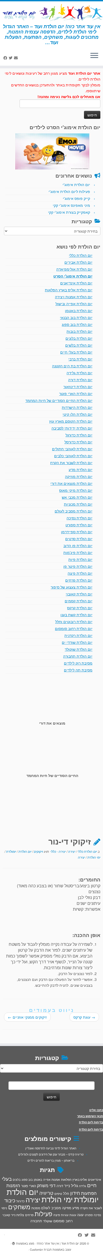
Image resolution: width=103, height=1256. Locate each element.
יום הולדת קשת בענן (76, 614)
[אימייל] (16, 57)
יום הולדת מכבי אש (77, 497)
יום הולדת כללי (80, 255)
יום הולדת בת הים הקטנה (72, 365)
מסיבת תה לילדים (78, 670)
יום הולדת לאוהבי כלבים (73, 455)
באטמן (38, 1179)
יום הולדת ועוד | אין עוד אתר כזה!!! (58, 1243)
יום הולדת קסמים (78, 600)
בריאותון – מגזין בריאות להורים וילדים (50, 1160)
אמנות (56, 1179)
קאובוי (6, 1215)
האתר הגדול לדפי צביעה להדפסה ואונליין (50, 1148)
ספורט (89, 1215)
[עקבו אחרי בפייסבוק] (6, 57)
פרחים (29, 1214)
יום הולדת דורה (80, 379)
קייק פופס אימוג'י (76, 198)
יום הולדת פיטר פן (77, 566)
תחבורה (36, 1220)
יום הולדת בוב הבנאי (76, 317)
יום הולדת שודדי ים (77, 642)
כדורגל (20, 1201)
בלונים (17, 1179)
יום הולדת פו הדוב (77, 545)
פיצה (56, 1214)
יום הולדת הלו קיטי (77, 414)
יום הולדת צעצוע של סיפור (71, 587)
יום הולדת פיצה (80, 573)
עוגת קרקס (84, 1017)
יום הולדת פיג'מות (77, 552)
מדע (75, 1207)
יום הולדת (24, 851)
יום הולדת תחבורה (77, 656)
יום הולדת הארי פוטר (75, 393)
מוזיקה (66, 1207)
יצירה (71, 851)
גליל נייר (71, 1185)
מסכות (35, 1207)
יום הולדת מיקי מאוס (75, 490)
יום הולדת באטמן (78, 310)
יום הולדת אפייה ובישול (73, 303)
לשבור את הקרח (91, 1208)
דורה (60, 1185)
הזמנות (13, 1185)
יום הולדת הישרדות (77, 407)
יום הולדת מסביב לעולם (73, 511)
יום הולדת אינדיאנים (76, 282)
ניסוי (4, 1208)
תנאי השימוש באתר (90, 1116)
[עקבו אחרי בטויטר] (11, 57)
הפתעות (89, 1193)
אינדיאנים (94, 1179)
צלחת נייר (17, 1214)
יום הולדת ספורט (78, 524)
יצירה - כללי (58, 851)
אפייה (46, 1179)
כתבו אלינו (96, 1110)
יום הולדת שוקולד (78, 649)
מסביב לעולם (51, 1207)
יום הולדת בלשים (78, 345)
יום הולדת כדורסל (78, 441)
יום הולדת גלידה (79, 372)
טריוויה (46, 1192)
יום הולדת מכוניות (78, 504)
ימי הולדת (93, 857)
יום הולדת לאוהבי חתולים (72, 448)
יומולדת (10, 851)
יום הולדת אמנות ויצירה (73, 296)
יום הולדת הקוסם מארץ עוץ (70, 421)
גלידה (82, 1186)
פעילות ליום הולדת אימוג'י (69, 191)
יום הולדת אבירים (78, 262)
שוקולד (47, 1221)
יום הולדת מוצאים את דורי (71, 483)
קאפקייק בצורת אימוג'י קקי (69, 212)
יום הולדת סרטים (78, 538)
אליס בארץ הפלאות (74, 1179)
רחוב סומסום (63, 1220)
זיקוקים (38, 851)
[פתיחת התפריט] (94, 56)
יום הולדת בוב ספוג (77, 324)
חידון (75, 1192)
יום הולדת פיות (80, 559)
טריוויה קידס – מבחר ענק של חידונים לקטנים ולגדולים (50, 1154)
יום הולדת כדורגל (78, 435)
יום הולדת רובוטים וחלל (73, 621)
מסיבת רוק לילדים (78, 663)
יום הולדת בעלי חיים (76, 352)
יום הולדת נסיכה (79, 517)
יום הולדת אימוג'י (76, 184)
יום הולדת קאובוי (79, 594)
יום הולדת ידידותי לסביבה (72, 428)
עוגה (80, 1214)
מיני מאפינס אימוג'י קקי (71, 205)
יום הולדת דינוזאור (77, 386)
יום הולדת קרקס (79, 607)
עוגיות (64, 1215)
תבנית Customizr (41, 1249)
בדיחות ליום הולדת (91, 1122)
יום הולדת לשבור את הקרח (71, 462)
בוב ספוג (27, 1179)
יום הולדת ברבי (80, 359)
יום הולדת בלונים (78, 338)
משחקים (19, 1206)
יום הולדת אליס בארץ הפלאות (68, 289)
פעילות (43, 1213)
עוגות (72, 1215)
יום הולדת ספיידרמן (76, 531)
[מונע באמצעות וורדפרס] (13, 1242)
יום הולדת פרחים (78, 580)
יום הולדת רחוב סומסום (73, 628)
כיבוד (9, 1200)
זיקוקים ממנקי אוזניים (27, 1017)
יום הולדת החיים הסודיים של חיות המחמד (58, 400)
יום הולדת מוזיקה (78, 476)
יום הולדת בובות (79, 331)
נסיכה (97, 1215)
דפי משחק (46, 1185)
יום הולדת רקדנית (78, 635)
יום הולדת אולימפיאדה (74, 269)
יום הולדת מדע (80, 469)
